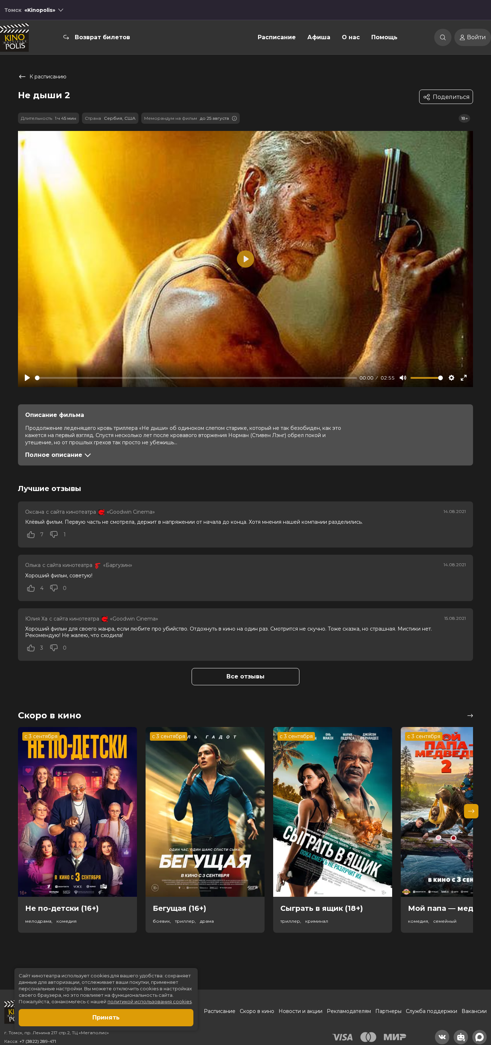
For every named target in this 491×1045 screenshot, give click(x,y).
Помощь (384, 37)
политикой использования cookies (149, 1001)
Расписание (277, 37)
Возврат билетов (102, 37)
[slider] (196, 377)
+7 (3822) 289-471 (37, 1041)
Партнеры (388, 1011)
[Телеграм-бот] (461, 1037)
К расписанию (47, 76)
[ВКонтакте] (442, 1037)
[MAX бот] (479, 1037)
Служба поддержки (431, 1011)
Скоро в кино (257, 1011)
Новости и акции (300, 1011)
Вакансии (474, 1011)
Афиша (318, 37)
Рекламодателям (349, 1011)
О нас (351, 37)
